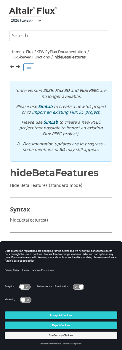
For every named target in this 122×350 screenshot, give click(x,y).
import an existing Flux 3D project (65, 112)
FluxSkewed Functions (30, 57)
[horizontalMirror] (18, 67)
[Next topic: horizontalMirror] (18, 67)
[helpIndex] (12, 67)
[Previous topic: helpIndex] (12, 67)
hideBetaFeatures (70, 57)
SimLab (45, 107)
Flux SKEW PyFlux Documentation (56, 52)
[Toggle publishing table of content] (28, 67)
